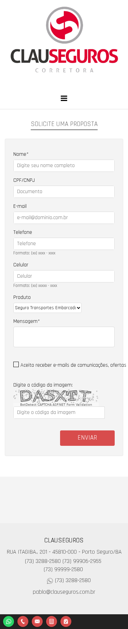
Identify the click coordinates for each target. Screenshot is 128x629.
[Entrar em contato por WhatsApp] (8, 620)
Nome (19, 154)
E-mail (20, 206)
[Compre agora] (65, 620)
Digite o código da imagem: (43, 385)
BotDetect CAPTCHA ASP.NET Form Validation (56, 404)
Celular (20, 264)
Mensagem (25, 321)
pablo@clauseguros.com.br (64, 592)
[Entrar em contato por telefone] (22, 621)
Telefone (22, 232)
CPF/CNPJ (24, 180)
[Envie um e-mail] (37, 620)
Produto (22, 297)
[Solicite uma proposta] (51, 620)
